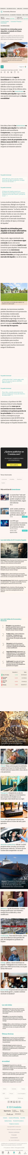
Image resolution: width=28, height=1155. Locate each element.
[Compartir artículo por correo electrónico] (15, 72)
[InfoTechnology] (18, 1114)
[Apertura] (7, 1111)
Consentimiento (14, 1137)
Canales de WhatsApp (14, 1117)
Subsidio (7, 1098)
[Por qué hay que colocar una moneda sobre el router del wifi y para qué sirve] (14, 810)
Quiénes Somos (8, 1120)
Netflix (4, 1088)
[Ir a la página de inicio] (2, 12)
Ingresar (25, 1153)
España (3, 482)
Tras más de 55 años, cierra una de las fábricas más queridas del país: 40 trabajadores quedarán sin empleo (15, 663)
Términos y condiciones (14, 1132)
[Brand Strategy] (22, 1111)
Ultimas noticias (4, 14)
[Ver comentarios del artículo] (18, 72)
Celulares (14, 1088)
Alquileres (19, 479)
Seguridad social (11, 8)
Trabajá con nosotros (14, 1123)
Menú (3, 1153)
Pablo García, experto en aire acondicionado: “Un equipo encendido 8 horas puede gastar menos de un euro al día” (14, 582)
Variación (14, 672)
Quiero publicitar (15, 464)
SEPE (4, 1093)
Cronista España (5, 21)
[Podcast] (10, 1114)
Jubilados (19, 8)
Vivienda (25, 8)
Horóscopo (20, 1098)
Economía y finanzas (15, 14)
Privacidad (14, 1134)
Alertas (19, 1153)
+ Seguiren (23, 67)
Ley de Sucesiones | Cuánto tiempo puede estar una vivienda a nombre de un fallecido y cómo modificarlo (15, 646)
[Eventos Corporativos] (15, 1111)
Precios (11, 1093)
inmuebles (12, 479)
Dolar (8, 1153)
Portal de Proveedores (18, 1120)
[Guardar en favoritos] (2, 66)
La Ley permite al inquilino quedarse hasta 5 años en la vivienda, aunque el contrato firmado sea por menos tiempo (14, 568)
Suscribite (22, 1117)
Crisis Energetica (21, 1093)
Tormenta (3, 8)
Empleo (23, 1088)
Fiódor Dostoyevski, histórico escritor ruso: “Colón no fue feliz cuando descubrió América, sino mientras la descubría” (14, 561)
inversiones (4, 23)
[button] (24, 980)
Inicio (14, 1153)
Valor (25, 672)
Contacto (5, 1117)
